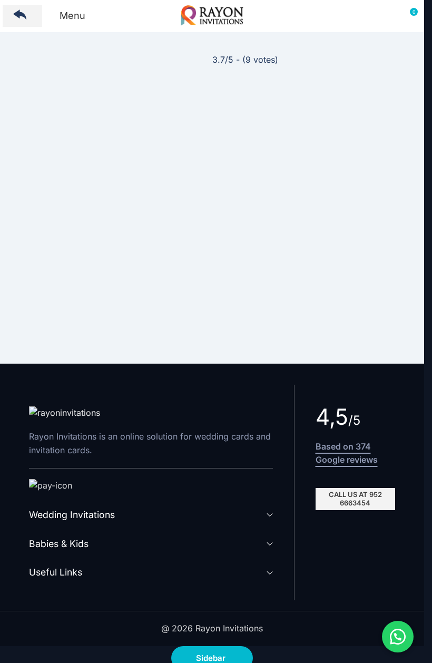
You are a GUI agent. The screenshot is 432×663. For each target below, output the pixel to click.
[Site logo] (212, 14)
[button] (398, 636)
